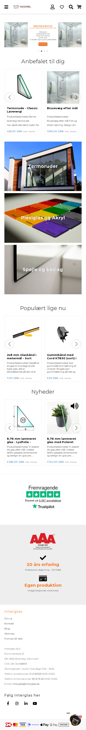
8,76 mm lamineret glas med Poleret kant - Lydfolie (61, 442)
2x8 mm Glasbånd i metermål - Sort (21, 356)
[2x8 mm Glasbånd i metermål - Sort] (23, 334)
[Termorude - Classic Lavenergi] (23, 87)
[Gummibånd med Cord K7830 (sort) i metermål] (63, 334)
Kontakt (9, 623)
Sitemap (9, 633)
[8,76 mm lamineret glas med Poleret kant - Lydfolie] (63, 418)
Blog (7, 628)
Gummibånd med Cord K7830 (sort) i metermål (61, 358)
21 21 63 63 (35, 673)
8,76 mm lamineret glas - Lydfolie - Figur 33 (21, 442)
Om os (8, 618)
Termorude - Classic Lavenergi (22, 109)
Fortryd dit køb (13, 638)
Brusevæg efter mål (62, 108)
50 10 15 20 (38, 678)
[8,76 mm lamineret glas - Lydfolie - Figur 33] (23, 418)
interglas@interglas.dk (26, 683)
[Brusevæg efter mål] (63, 87)
